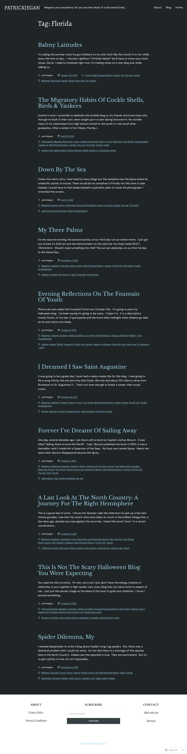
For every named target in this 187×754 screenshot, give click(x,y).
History (101, 141)
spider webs (101, 678)
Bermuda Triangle (59, 80)
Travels (136, 75)
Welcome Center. (104, 411)
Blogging (58, 141)
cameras (56, 678)
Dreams (54, 205)
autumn (45, 150)
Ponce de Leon (119, 344)
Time (139, 335)
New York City (82, 80)
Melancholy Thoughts (130, 466)
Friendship (65, 539)
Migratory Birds (81, 150)
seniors (116, 75)
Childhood (85, 141)
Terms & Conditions (36, 720)
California (45, 548)
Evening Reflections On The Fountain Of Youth (89, 297)
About (157, 7)
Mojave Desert (76, 548)
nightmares (104, 617)
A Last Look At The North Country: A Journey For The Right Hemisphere (88, 501)
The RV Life (117, 266)
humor (88, 75)
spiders (111, 678)
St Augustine (143, 344)
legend (97, 344)
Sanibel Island (80, 211)
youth (41, 347)
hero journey (87, 344)
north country (90, 548)
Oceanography (141, 141)
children (45, 344)
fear (56, 478)
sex (134, 344)
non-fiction (128, 141)
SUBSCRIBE (93, 721)
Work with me (151, 712)
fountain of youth (72, 344)
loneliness (70, 478)
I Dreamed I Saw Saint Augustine (82, 367)
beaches (62, 211)
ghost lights (64, 617)
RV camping (92, 274)
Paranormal (90, 612)
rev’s (92, 678)
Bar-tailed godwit (58, 150)
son (122, 75)
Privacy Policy (35, 712)
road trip (53, 411)
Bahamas (45, 80)
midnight (94, 617)
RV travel (115, 617)
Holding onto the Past (97, 466)
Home (179, 7)
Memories (117, 141)
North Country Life (75, 469)
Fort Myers (54, 617)
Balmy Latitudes (60, 45)
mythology (106, 344)
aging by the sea (49, 211)
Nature (51, 469)
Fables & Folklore (76, 335)
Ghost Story (124, 609)
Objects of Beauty (119, 335)
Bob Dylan (68, 141)
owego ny (43, 145)
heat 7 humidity (78, 274)
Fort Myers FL (64, 274)
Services (151, 720)
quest (129, 344)
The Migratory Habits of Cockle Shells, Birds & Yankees (91, 103)
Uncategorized (45, 269)
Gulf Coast (63, 548)
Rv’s (108, 548)
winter (106, 145)
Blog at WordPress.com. (93, 743)
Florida (72, 80)
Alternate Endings (49, 609)
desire (53, 344)
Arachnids (46, 678)
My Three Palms (60, 230)
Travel (126, 548)
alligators (45, 274)
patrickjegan (22, 7)
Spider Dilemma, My (66, 637)
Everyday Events (68, 266)
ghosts (74, 617)
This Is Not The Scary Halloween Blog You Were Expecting (89, 570)
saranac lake (117, 548)
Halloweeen (83, 617)
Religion (132, 335)
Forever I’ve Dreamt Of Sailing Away (87, 431)
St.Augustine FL (73, 411)
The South (90, 145)
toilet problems (88, 411)
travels (93, 80)
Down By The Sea (62, 170)
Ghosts (94, 141)
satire (117, 402)
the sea (79, 478)
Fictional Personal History (106, 609)
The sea (128, 75)
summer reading (112, 205)
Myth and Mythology (86, 205)
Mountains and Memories (89, 539)
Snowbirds (104, 150)
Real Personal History (102, 75)
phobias (86, 678)
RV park (61, 411)
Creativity (54, 266)
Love (87, 335)
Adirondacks (47, 141)
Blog (168, 7)
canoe (76, 141)
